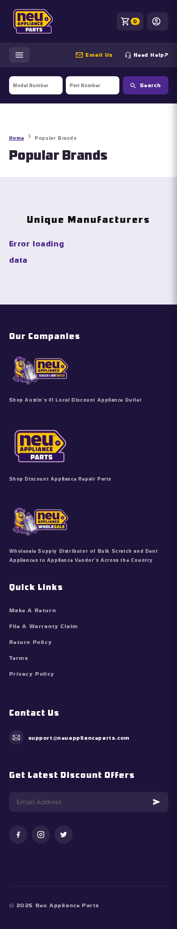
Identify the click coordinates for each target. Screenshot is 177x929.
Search (150, 85)
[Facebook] (18, 835)
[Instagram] (41, 835)
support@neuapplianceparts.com (102, 55)
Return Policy (30, 642)
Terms (18, 658)
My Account (157, 21)
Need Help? (150, 55)
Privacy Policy (31, 674)
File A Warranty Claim (44, 626)
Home (16, 138)
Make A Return (32, 610)
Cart (135, 21)
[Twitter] (63, 835)
